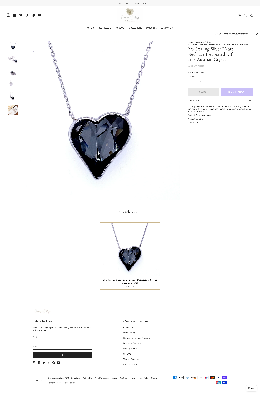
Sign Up (127, 354)
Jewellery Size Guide (196, 72)
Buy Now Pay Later (132, 343)
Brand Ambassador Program (136, 338)
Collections (128, 327)
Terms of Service (131, 359)
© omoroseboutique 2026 (58, 378)
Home (190, 42)
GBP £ (37, 380)
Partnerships (129, 332)
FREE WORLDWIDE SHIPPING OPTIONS (130, 3)
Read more (193, 123)
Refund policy (130, 364)
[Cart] (251, 15)
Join (63, 355)
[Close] (257, 34)
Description (193, 100)
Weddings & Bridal (203, 42)
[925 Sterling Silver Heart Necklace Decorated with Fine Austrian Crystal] (13, 46)
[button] (91, 28)
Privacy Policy (130, 348)
